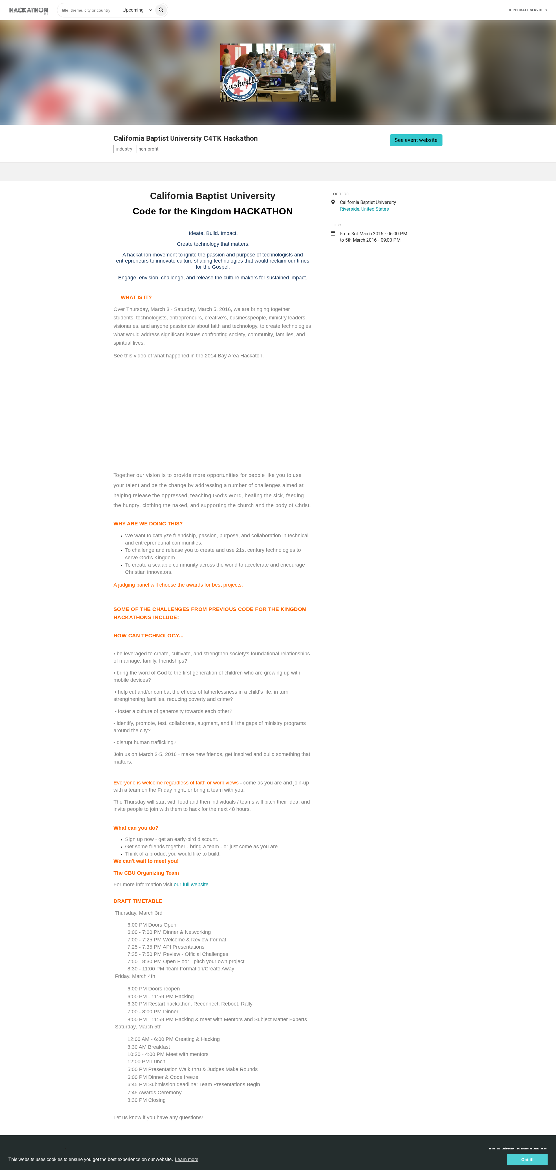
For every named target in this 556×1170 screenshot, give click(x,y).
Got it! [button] (527, 1159)
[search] (161, 10)
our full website (191, 884)
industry (124, 149)
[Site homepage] (28, 10)
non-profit (148, 149)
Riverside (349, 209)
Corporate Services (527, 10)
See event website (416, 140)
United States (375, 209)
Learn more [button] (186, 1159)
